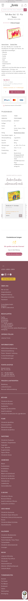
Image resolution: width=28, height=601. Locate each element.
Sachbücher (4, 406)
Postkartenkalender (6, 537)
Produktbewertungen (7, 358)
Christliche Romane (7, 401)
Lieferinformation (6, 387)
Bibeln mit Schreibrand (8, 473)
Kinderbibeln (5, 468)
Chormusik (4, 561)
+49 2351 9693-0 (18, 0)
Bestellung (4, 384)
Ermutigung (4, 593)
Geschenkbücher (6, 524)
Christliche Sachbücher (8, 476)
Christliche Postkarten (7, 440)
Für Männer (4, 583)
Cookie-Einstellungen (7, 355)
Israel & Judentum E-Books (9, 501)
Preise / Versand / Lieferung (9, 353)
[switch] (24, 598)
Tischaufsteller (5, 542)
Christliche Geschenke (7, 512)
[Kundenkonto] (22, 5)
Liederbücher (5, 483)
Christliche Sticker (6, 455)
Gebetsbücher (5, 481)
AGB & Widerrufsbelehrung (9, 348)
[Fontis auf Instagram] (5, 274)
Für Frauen (4, 581)
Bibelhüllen (4, 471)
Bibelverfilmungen (6, 427)
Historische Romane (7, 404)
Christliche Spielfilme (7, 422)
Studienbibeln (5, 466)
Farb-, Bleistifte (5, 447)
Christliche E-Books (7, 496)
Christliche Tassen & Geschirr (9, 515)
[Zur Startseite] (3, 267)
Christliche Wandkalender (8, 535)
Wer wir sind (4, 289)
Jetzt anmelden (6, 85)
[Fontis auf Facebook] (8, 274)
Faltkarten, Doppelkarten (8, 442)
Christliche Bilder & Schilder (9, 522)
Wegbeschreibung (6, 294)
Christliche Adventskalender (9, 545)
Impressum (4, 299)
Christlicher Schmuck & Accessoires (11, 517)
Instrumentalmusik (6, 563)
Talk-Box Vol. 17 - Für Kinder (12, 205)
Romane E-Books (6, 498)
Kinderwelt (4, 586)
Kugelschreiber (5, 450)
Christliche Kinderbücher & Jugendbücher (13, 413)
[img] (3, 22)
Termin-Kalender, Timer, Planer (10, 540)
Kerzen (3, 520)
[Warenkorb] (25, 5)
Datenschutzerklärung (7, 351)
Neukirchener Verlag (19, 132)
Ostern (3, 588)
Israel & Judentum (6, 411)
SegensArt (4, 445)
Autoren (3, 579)
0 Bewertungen (15, 23)
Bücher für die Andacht (8, 478)
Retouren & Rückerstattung (9, 389)
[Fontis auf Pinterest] (11, 274)
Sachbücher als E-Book (8, 503)
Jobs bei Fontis (5, 338)
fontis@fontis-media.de (8, 376)
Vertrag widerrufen (8, 279)
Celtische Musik (5, 568)
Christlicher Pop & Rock (8, 558)
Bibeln (3, 463)
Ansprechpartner (6, 292)
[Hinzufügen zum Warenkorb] (20, 215)
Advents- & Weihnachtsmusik (9, 566)
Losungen (4, 547)
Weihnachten (5, 591)
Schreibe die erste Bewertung (14, 254)
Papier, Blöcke (5, 452)
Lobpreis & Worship (7, 556)
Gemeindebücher (6, 486)
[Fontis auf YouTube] (2, 274)
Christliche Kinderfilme (8, 430)
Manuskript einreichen (7, 297)
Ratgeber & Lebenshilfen (8, 408)
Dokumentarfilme (6, 425)
